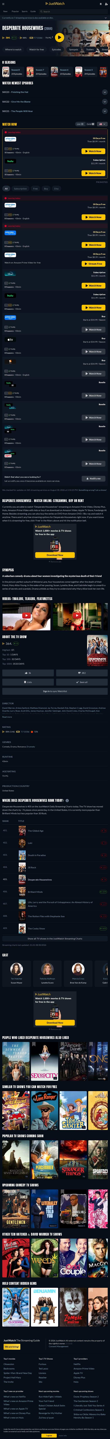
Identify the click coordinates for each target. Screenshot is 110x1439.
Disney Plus (79, 1377)
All (6, 188)
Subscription (20, 188)
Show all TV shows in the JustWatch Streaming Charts (55, 938)
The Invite (8, 1381)
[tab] (55, 92)
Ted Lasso (43, 1368)
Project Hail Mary (12, 1377)
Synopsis (73, 49)
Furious (42, 1364)
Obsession (9, 1364)
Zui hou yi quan (46, 1417)
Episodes (56, 49)
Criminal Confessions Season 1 (89, 1409)
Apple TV (78, 1373)
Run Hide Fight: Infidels (50, 1396)
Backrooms (9, 1368)
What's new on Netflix (15, 1396)
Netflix (77, 1364)
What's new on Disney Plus (17, 1413)
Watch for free (36, 49)
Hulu (76, 1381)
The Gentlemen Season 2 (86, 1401)
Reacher (43, 1377)
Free (35, 188)
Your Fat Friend (46, 1401)
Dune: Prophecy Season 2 (86, 1396)
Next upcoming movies (49, 1391)
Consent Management (58, 1346)
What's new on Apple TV (16, 1408)
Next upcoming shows (83, 1391)
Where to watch (13, 49)
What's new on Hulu (14, 1417)
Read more (7, 717)
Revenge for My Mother (50, 1413)
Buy (46, 188)
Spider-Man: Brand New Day (18, 1373)
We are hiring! (12, 1346)
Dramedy (31, 746)
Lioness (42, 1373)
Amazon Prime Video (84, 1368)
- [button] (15, 92)
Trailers (90, 49)
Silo (40, 1381)
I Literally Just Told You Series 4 (89, 1405)
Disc (56, 188)
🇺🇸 (100, 124)
